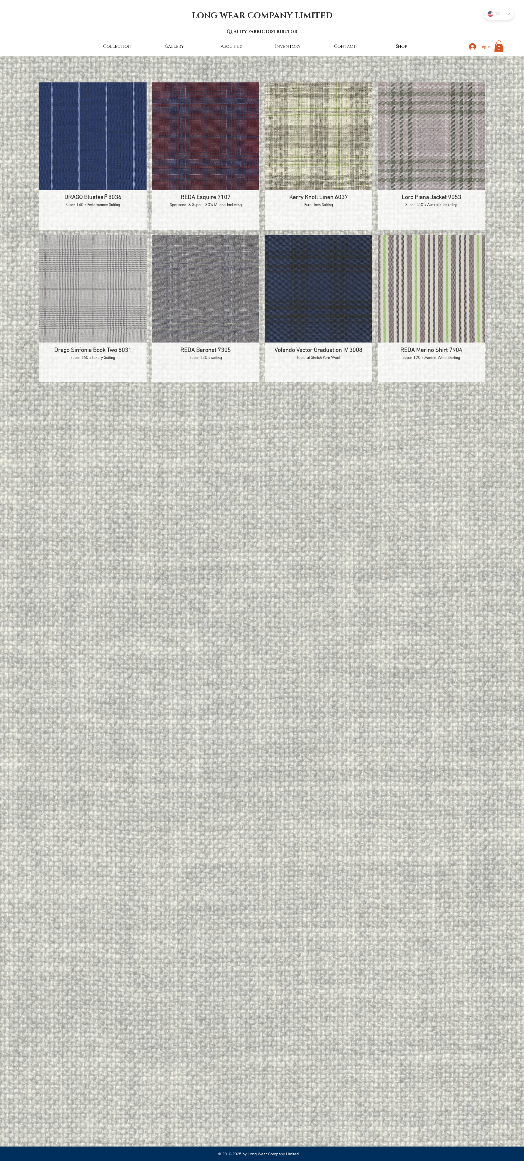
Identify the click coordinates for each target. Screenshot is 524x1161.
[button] (499, 46)
